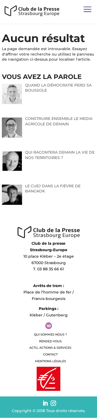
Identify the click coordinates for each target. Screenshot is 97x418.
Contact (50, 354)
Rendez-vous (50, 341)
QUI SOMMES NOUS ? (50, 334)
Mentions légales (50, 361)
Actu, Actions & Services (50, 348)
